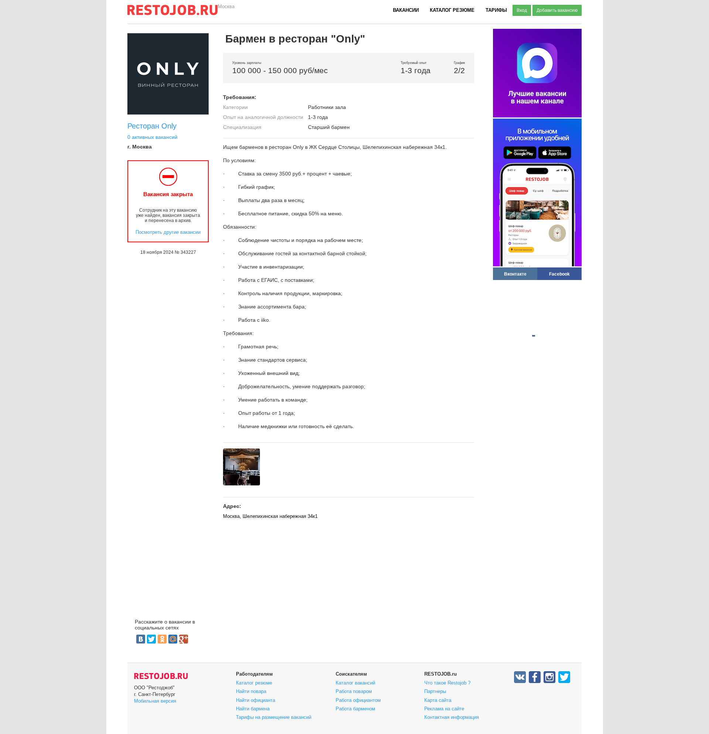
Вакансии (406, 10)
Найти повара (251, 691)
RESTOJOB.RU (161, 676)
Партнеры (435, 691)
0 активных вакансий (152, 137)
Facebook (559, 274)
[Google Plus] (183, 639)
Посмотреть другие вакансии (168, 232)
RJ (172, 13)
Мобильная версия (155, 701)
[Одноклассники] (162, 639)
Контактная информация (451, 717)
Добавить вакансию (557, 10)
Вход (522, 10)
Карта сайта (437, 700)
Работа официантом (358, 700)
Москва (226, 6)
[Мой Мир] (172, 639)
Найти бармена (253, 708)
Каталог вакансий (355, 683)
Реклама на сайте (444, 708)
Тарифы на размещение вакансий (273, 717)
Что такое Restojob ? (447, 683)
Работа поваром (354, 691)
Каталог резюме (452, 10)
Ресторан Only (152, 126)
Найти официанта (255, 700)
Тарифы (496, 10)
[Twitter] (151, 639)
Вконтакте (515, 274)
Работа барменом (355, 708)
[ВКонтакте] (140, 639)
